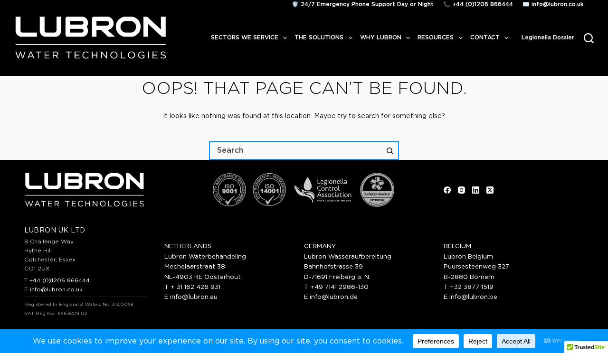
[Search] (589, 38)
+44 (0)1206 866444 (59, 280)
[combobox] (295, 150)
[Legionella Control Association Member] (322, 189)
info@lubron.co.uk (56, 289)
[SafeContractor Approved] (377, 190)
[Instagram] (461, 190)
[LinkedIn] (475, 190)
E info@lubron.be (470, 297)
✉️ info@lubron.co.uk (553, 4)
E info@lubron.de (331, 297)
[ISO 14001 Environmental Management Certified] (269, 189)
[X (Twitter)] (490, 190)
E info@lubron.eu (191, 297)
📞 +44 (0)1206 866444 (478, 4)
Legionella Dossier (548, 37)
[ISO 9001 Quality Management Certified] (229, 189)
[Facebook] (447, 190)
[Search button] (389, 150)
